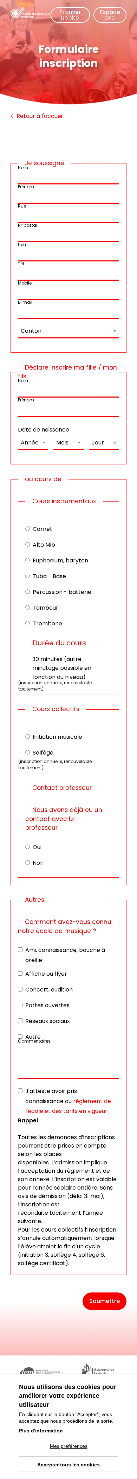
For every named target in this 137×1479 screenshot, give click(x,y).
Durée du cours (59, 643)
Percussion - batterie (62, 592)
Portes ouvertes (47, 1005)
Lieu (22, 244)
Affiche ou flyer (46, 974)
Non (38, 863)
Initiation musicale (57, 737)
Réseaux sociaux (47, 1021)
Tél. (21, 264)
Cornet (42, 529)
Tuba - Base (49, 576)
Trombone (47, 623)
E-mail (25, 302)
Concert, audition (49, 990)
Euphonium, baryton (60, 560)
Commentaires (34, 1041)
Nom (23, 167)
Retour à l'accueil (39, 116)
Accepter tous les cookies (68, 1464)
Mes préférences (68, 1446)
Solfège (43, 753)
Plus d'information (41, 1430)
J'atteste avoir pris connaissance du (68, 1101)
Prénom (26, 187)
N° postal (27, 225)
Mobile (25, 283)
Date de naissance (43, 430)
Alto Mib (44, 545)
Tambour (45, 608)
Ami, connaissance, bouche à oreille (65, 955)
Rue (22, 206)
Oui (37, 847)
